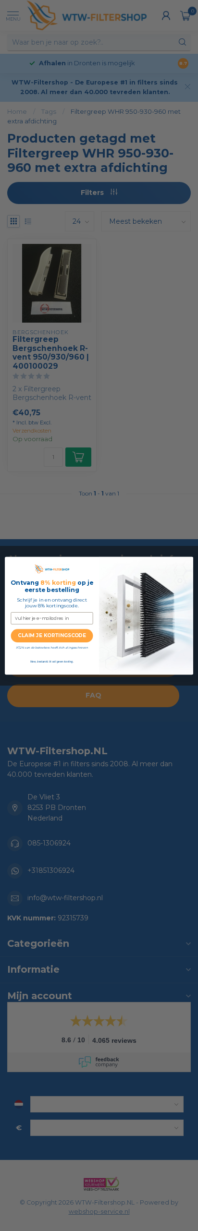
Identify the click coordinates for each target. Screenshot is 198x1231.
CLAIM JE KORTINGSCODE (52, 636)
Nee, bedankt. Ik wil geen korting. (52, 661)
